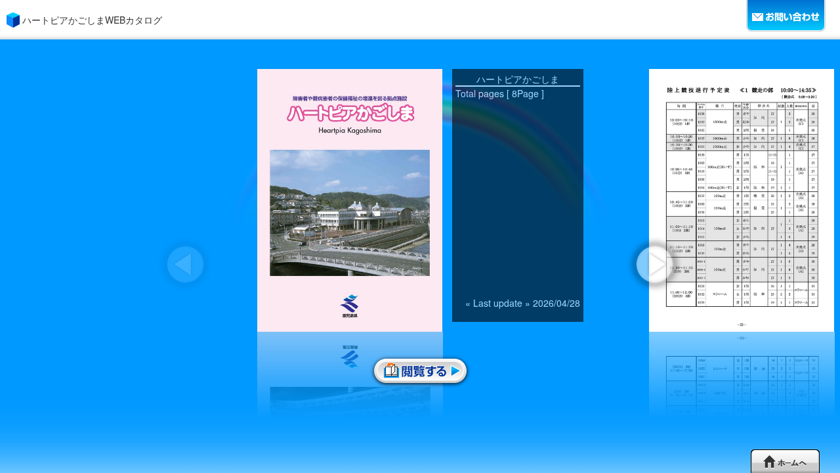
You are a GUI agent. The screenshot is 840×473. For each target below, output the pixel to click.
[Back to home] (785, 461)
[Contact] (786, 16)
